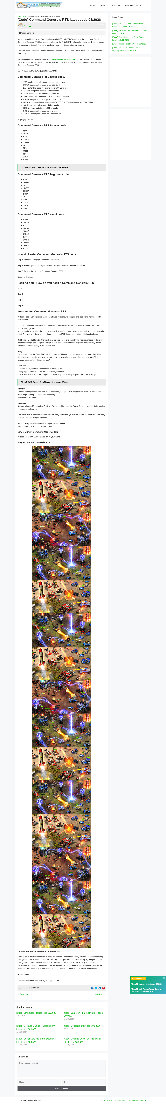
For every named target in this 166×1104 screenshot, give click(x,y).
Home (19, 16)
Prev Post (24, 994)
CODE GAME (115, 5)
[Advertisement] (135, 81)
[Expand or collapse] (103, 33)
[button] (61, 462)
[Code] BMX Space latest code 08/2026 (36, 1013)
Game (24, 16)
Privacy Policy (120, 1100)
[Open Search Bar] (146, 5)
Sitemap (143, 1100)
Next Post (99, 994)
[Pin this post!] (103, 989)
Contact (110, 1100)
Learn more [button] (25, 974)
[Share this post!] (92, 989)
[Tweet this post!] (96, 989)
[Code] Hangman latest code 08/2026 (146, 984)
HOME (93, 5)
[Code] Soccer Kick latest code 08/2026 (129, 44)
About (103, 1100)
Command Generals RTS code (61, 59)
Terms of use (133, 1100)
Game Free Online (131, 5)
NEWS (102, 5)
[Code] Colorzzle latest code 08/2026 (82, 1026)
